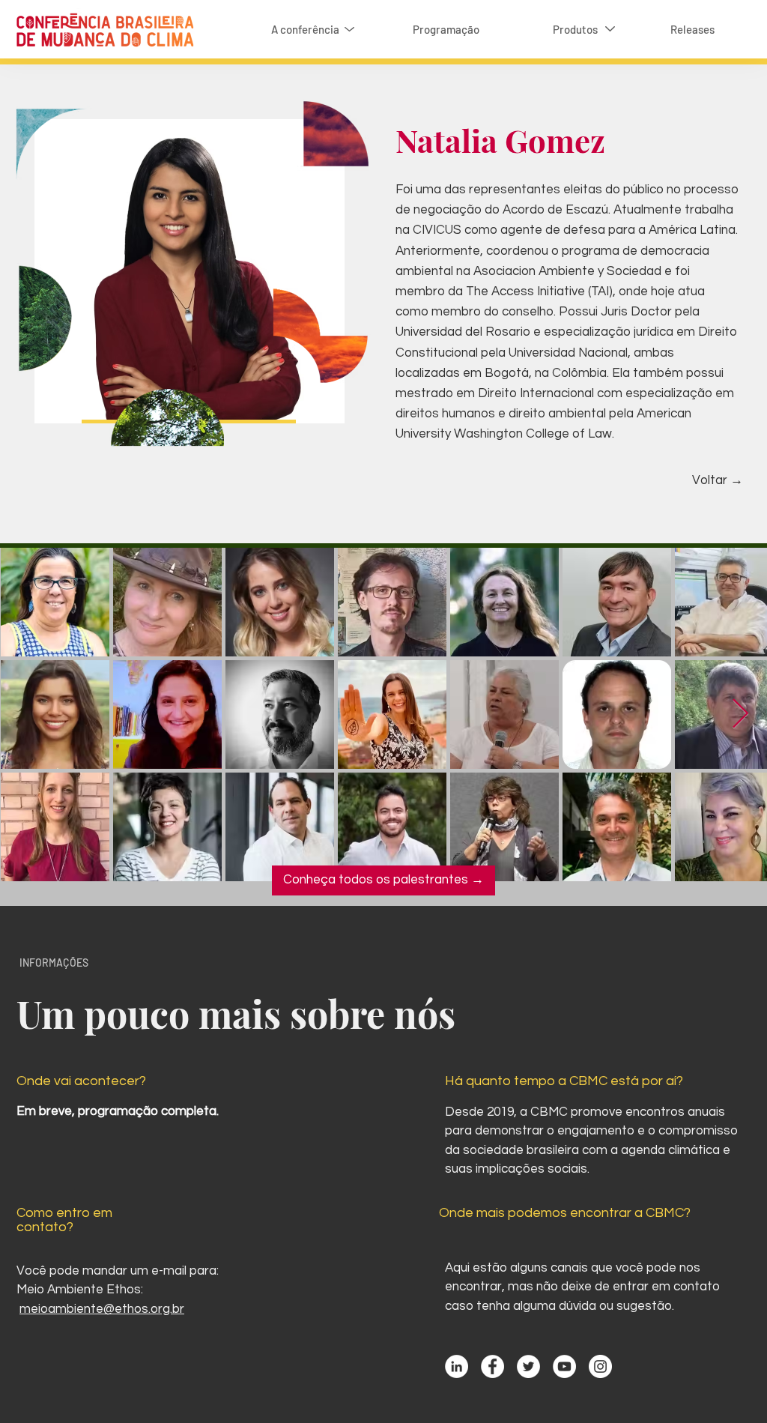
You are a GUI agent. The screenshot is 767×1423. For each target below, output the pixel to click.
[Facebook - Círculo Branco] (492, 1366)
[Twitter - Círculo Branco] (528, 1366)
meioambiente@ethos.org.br (101, 1309)
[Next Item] (740, 714)
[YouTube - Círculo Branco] (564, 1366)
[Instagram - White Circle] (600, 1366)
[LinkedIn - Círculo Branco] (456, 1366)
